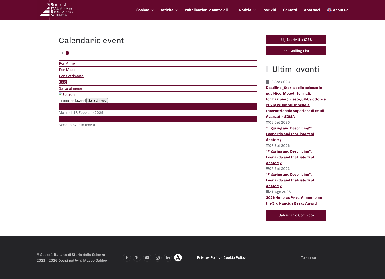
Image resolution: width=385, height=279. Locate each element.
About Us (340, 10)
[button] (321, 258)
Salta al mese (70, 88)
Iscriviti (269, 10)
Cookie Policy (234, 257)
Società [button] (142, 10)
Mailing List (299, 51)
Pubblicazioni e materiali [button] (206, 10)
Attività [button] (167, 10)
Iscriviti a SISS (299, 40)
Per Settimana (71, 76)
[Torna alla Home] (57, 10)
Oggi (63, 82)
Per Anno (67, 63)
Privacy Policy (208, 257)
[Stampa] (67, 53)
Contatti (290, 10)
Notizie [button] (245, 10)
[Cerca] (67, 94)
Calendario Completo (296, 215)
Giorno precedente (75, 106)
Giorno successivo (74, 119)
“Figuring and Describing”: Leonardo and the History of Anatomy (290, 134)
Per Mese (67, 70)
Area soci (312, 10)
